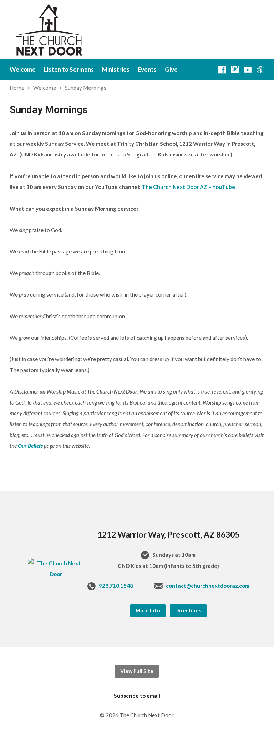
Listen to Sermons (69, 70)
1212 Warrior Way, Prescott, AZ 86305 (168, 534)
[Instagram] (235, 69)
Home (17, 87)
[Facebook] (222, 69)
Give (171, 70)
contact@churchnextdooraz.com (207, 586)
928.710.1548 (116, 586)
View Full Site (136, 671)
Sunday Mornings (85, 87)
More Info (148, 610)
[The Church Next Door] (56, 574)
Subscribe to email (137, 695)
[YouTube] (248, 69)
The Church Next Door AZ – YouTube (188, 187)
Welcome (23, 70)
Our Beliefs (30, 445)
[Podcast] (260, 69)
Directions (188, 610)
